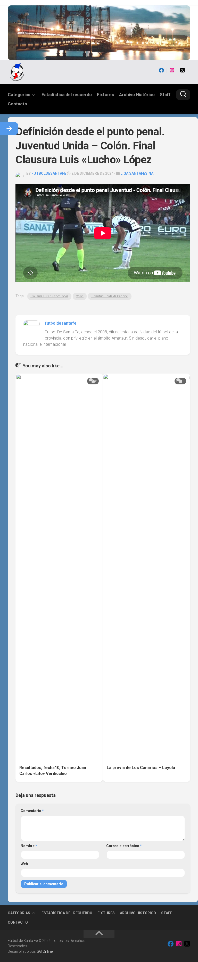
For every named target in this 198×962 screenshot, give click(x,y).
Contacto (17, 103)
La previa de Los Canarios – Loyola (141, 767)
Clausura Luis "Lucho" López (49, 296)
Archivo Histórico (137, 94)
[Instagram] (172, 70)
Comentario (32, 811)
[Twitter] (182, 70)
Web (24, 864)
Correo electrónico (124, 846)
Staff (165, 94)
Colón (80, 296)
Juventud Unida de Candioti (109, 296)
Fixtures (105, 94)
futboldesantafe (48, 173)
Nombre (29, 846)
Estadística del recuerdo (67, 94)
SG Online (45, 951)
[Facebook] (161, 70)
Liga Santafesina (136, 173)
